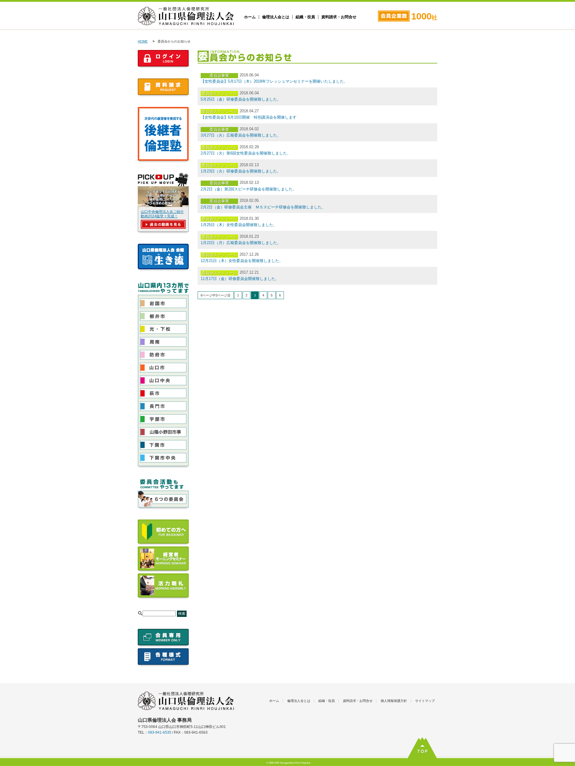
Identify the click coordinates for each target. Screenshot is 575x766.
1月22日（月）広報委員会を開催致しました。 (241, 242)
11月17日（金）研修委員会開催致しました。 (240, 278)
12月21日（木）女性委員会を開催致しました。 (242, 260)
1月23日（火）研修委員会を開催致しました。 (241, 171)
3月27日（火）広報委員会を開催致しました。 (241, 135)
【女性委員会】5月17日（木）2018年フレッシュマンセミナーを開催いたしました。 (274, 81)
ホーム (250, 17)
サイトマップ (425, 701)
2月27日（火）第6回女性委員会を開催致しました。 (246, 153)
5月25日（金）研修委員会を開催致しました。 (241, 99)
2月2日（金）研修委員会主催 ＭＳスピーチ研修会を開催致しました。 (263, 207)
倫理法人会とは (275, 17)
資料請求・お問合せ (338, 17)
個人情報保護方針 (394, 701)
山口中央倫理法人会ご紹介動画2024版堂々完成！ (162, 214)
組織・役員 (305, 17)
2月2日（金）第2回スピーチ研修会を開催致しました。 (248, 189)
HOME (143, 41)
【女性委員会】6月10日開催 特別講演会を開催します (248, 117)
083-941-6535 (159, 732)
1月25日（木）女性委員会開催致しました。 (239, 224)
